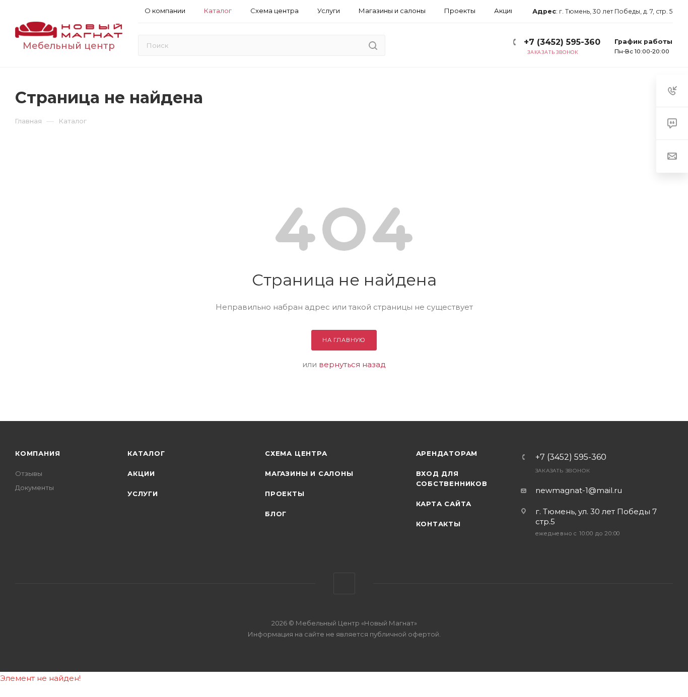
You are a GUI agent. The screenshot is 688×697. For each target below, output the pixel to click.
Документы (34, 487)
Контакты (438, 524)
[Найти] (373, 45)
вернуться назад (352, 364)
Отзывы (28, 473)
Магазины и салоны (309, 473)
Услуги (142, 494)
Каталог (146, 453)
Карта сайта (444, 504)
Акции (141, 473)
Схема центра (296, 453)
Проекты (285, 494)
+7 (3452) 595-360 (562, 42)
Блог (276, 514)
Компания (37, 453)
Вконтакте (344, 583)
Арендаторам (447, 453)
